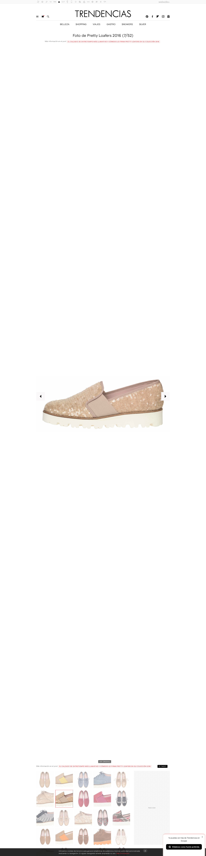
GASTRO (111, 24)
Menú (37, 16)
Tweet (163, 766)
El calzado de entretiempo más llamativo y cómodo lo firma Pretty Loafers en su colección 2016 (113, 41)
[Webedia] (164, 1)
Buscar (48, 16)
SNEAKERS (127, 24)
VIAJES (96, 24)
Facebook (152, 16)
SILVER (142, 24)
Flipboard (158, 16)
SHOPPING (81, 24)
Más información (122, 853)
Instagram (163, 16)
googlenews (168, 16)
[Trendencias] (103, 13)
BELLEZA (64, 24)
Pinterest (147, 16)
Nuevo (43, 16)
